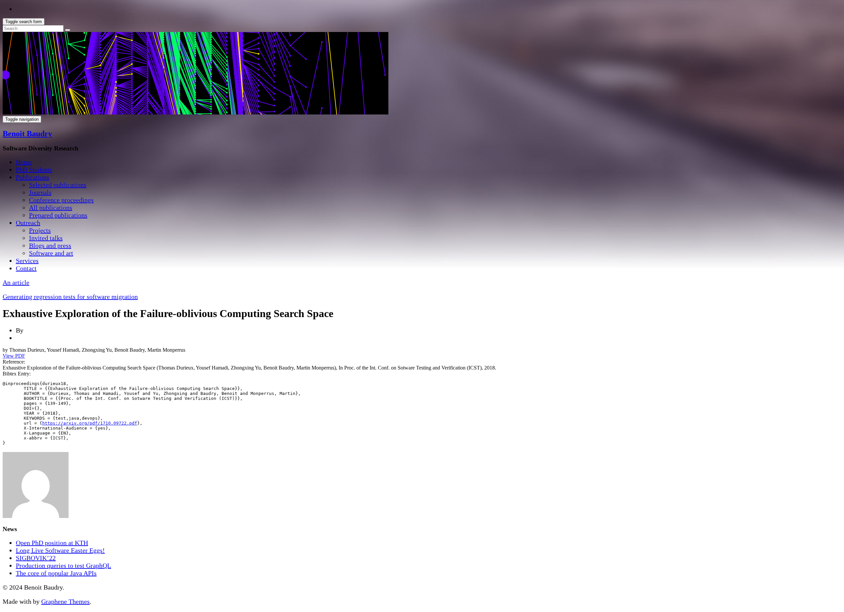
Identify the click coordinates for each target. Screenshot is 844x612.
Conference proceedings (61, 200)
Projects (40, 230)
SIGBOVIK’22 (36, 558)
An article (16, 282)
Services (27, 260)
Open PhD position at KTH (52, 542)
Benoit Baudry (27, 133)
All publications (50, 207)
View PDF (14, 356)
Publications (32, 177)
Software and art (51, 253)
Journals (40, 192)
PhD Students (34, 169)
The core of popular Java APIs (56, 573)
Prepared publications (58, 215)
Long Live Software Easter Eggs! (60, 550)
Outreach (28, 222)
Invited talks (46, 238)
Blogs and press (50, 245)
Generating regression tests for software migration (70, 296)
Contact (26, 268)
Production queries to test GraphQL (63, 565)
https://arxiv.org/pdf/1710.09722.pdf (89, 423)
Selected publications (57, 184)
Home (24, 162)
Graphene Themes (65, 601)
